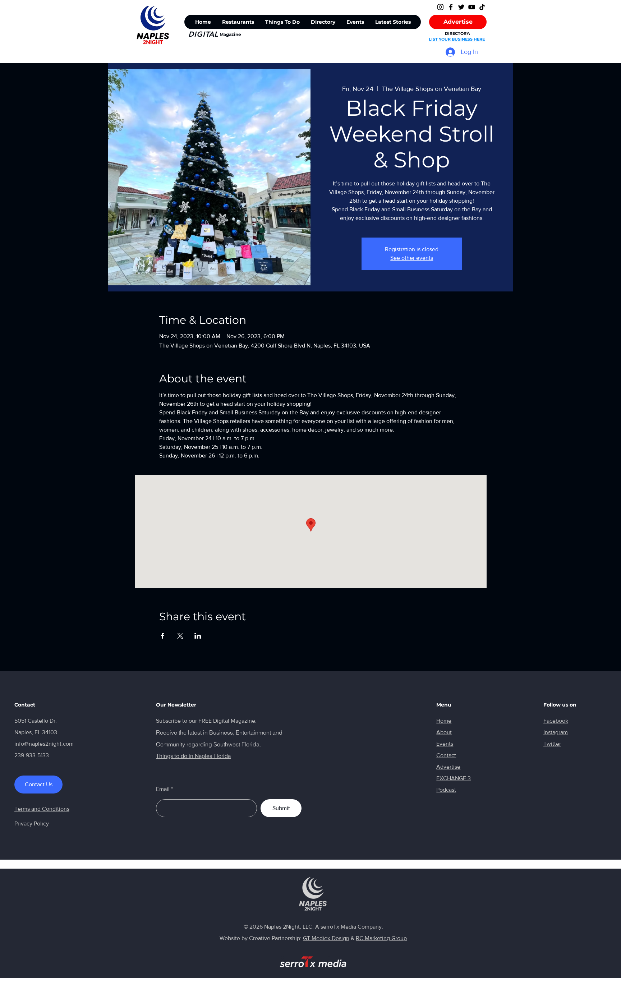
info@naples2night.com (44, 744)
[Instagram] (440, 7)
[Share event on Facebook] (162, 636)
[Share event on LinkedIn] (197, 636)
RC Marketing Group (381, 938)
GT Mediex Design (326, 938)
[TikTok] (482, 7)
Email (163, 789)
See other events (411, 258)
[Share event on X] (180, 636)
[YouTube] (472, 7)
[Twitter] (461, 7)
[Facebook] (451, 7)
